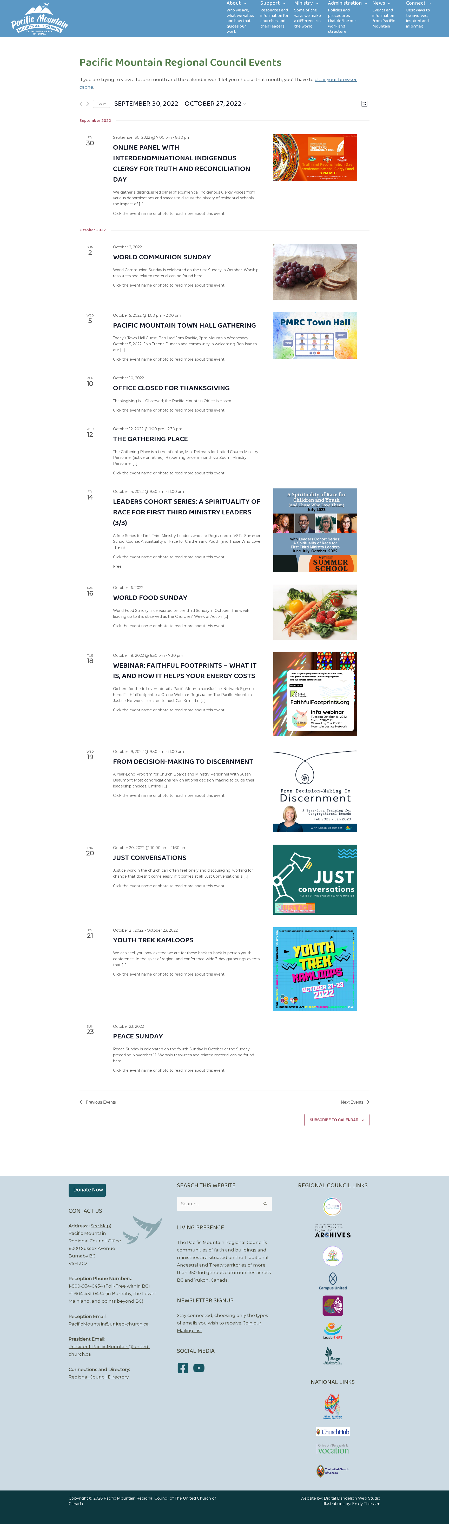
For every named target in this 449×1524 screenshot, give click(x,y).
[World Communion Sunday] (315, 272)
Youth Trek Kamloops (153, 940)
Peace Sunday (138, 1036)
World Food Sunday (150, 598)
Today (101, 103)
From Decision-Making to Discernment (183, 762)
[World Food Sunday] (315, 612)
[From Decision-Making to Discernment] (315, 790)
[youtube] (200, 1368)
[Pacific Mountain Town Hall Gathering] (315, 335)
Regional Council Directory (99, 1377)
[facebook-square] (184, 1368)
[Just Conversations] (315, 880)
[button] (87, 1190)
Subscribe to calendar (334, 1119)
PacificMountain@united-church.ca (109, 1324)
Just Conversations (149, 858)
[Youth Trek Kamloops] (315, 969)
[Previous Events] (81, 103)
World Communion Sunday (162, 257)
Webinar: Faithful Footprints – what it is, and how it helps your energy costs (185, 671)
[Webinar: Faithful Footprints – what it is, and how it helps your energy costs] (315, 694)
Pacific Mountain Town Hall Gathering (184, 325)
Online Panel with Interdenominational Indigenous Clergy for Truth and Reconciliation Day (181, 163)
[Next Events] (87, 103)
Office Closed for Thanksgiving (171, 388)
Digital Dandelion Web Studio (352, 1498)
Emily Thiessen (366, 1503)
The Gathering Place (150, 439)
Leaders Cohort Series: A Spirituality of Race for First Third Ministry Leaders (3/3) (186, 512)
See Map (100, 1225)
